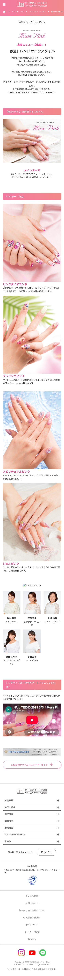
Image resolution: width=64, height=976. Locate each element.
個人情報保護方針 (32, 917)
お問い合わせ (32, 903)
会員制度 (9, 827)
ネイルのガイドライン (15, 834)
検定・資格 (10, 807)
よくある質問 (32, 896)
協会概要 (9, 800)
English (32, 939)
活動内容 (9, 820)
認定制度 (9, 813)
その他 (8, 841)
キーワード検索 (31, 931)
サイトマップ (32, 924)
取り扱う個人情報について (32, 910)
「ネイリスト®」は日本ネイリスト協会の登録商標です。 (32, 969)
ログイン (46, 852)
